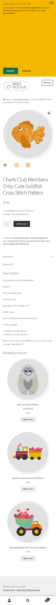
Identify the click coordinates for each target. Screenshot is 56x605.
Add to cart (22, 223)
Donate (10, 70)
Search (28, 600)
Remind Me (26, 71)
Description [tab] (8, 256)
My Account (9, 600)
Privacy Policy (9, 590)
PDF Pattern (24, 244)
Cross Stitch (31, 241)
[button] (49, 113)
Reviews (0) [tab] (8, 264)
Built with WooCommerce (28, 590)
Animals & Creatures (21, 238)
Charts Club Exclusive (21, 99)
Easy (38, 241)
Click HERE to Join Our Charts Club (36, 340)
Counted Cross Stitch (16, 241)
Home (8, 99)
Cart (43, 598)
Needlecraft (13, 244)
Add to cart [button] (28, 419)
